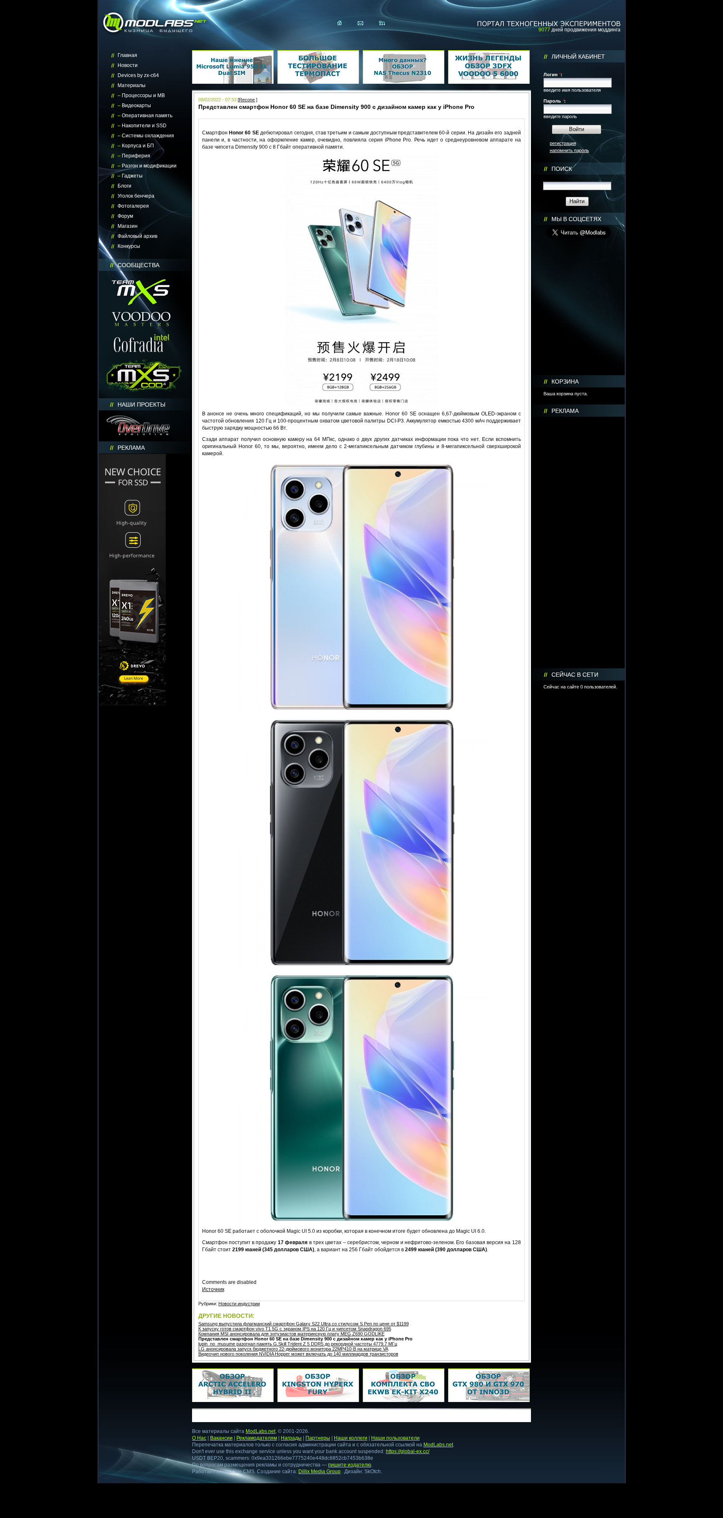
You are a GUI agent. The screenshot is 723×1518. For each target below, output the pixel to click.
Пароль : (555, 100)
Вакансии (221, 1438)
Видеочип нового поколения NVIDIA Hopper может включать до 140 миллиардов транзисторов (298, 1353)
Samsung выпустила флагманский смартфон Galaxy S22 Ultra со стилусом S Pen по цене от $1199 (303, 1323)
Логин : (553, 74)
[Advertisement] (578, 542)
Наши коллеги (350, 1438)
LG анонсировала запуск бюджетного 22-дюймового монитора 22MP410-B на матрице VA (293, 1348)
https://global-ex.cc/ (407, 1451)
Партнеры (317, 1438)
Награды (291, 1438)
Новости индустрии (239, 1303)
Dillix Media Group (319, 1471)
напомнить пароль (569, 150)
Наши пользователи (395, 1438)
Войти (576, 129)
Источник (213, 1289)
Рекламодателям (256, 1438)
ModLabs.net (260, 1431)
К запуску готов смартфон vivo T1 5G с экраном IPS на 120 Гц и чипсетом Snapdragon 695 (294, 1328)
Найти (577, 201)
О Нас (199, 1438)
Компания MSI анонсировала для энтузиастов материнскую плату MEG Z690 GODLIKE (291, 1333)
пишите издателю (349, 1465)
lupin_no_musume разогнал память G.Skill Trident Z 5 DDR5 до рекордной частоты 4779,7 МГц (297, 1343)
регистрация (563, 143)
